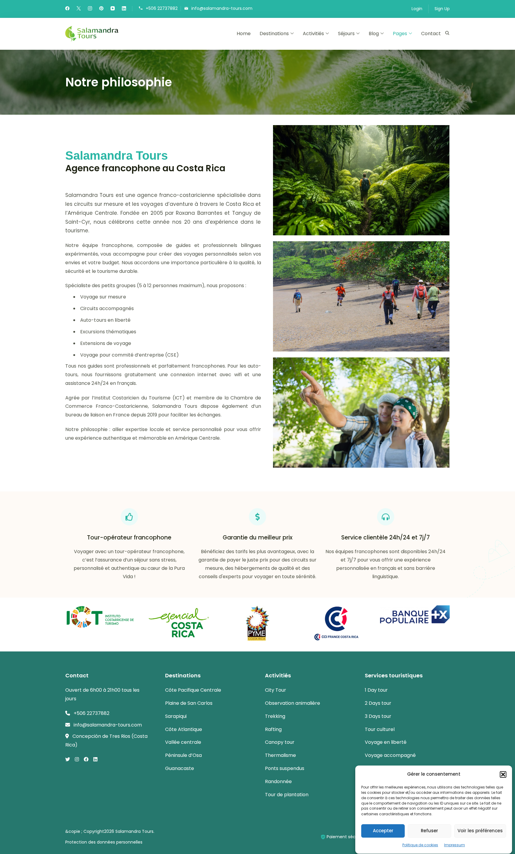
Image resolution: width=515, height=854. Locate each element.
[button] (503, 774)
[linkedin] (124, 9)
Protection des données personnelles (103, 842)
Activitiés (313, 33)
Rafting (273, 729)
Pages (400, 33)
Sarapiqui (176, 716)
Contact (431, 33)
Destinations (274, 33)
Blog (374, 33)
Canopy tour (279, 742)
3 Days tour (378, 716)
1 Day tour (376, 690)
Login (417, 9)
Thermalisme (280, 755)
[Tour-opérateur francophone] (129, 516)
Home (244, 33)
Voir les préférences (480, 831)
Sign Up (442, 9)
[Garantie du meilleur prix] (257, 516)
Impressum (454, 844)
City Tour (275, 690)
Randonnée (278, 781)
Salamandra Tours (134, 831)
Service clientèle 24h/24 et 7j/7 (385, 537)
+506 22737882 (162, 8)
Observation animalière (292, 703)
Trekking (275, 716)
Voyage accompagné (390, 755)
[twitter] (79, 9)
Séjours (346, 33)
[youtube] (113, 9)
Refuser (429, 831)
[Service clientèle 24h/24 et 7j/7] (385, 516)
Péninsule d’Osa (183, 755)
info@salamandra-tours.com (221, 8)
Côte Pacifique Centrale (193, 690)
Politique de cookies (420, 844)
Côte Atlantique (183, 729)
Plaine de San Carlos (188, 703)
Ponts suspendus (284, 768)
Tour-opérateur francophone (129, 537)
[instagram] (90, 9)
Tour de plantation (286, 794)
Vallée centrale (183, 742)
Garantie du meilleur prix (257, 537)
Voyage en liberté (386, 742)
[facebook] (67, 9)
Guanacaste (179, 768)
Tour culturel (380, 729)
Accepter (383, 831)
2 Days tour (378, 703)
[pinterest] (101, 9)
